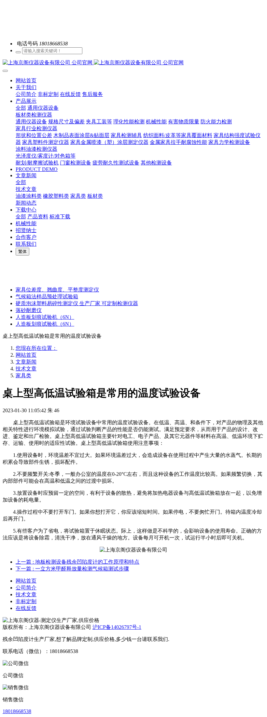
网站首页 (26, 80)
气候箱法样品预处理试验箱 (47, 296)
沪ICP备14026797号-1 (116, 627)
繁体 (22, 251)
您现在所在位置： (36, 348)
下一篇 (72, 568)
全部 (21, 108)
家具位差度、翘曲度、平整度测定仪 (57, 289)
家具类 (23, 375)
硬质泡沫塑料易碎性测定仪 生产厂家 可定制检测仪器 (77, 303)
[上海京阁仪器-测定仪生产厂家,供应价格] (133, 62)
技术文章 (26, 368)
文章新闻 (26, 362)
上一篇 (77, 562)
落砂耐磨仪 (29, 310)
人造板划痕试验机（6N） (45, 317)
